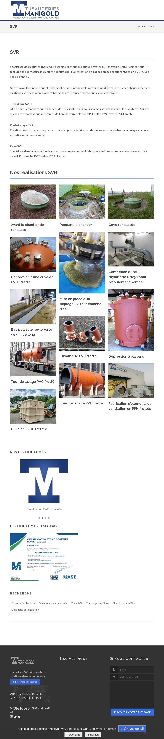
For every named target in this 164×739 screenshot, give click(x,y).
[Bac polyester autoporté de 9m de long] (33, 305)
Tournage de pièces (97, 603)
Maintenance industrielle (53, 603)
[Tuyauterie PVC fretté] (81, 332)
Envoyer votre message (132, 712)
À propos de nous (25, 682)
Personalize (73, 734)
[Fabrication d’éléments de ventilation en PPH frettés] (130, 379)
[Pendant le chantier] (81, 200)
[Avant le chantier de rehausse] (33, 200)
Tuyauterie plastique (23, 603)
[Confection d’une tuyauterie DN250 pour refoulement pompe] (130, 247)
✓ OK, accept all (132, 728)
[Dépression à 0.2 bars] (130, 318)
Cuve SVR (76, 603)
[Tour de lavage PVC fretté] (33, 357)
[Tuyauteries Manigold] (82, 10)
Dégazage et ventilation (25, 609)
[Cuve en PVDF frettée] (33, 405)
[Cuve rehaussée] (130, 200)
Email (17, 716)
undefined (93, 734)
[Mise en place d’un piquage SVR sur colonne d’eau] (81, 261)
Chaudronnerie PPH (123, 603)
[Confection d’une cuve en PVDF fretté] (33, 253)
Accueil (142, 26)
